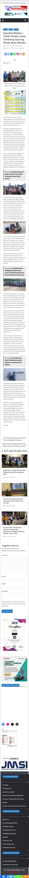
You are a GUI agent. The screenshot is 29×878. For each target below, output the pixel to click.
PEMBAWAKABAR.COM (9, 833)
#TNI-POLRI (11, 48)
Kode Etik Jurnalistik (8, 792)
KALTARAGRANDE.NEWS (10, 823)
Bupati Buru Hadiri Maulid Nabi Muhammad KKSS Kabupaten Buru (14, 472)
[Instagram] (17, 52)
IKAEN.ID (5, 837)
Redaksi (13, 46)
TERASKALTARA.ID (8, 826)
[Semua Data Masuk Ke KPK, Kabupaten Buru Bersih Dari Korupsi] (14, 484)
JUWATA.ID (6, 819)
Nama (4, 576)
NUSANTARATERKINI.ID (10, 861)
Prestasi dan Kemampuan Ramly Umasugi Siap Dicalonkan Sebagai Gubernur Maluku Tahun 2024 (14, 530)
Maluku (5, 29)
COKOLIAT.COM (7, 840)
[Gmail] (20, 52)
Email (4, 584)
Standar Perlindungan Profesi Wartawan (14, 806)
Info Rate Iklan (7, 788)
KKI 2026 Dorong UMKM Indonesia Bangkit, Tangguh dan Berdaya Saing (15, 3)
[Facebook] (5, 52)
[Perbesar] (25, 619)
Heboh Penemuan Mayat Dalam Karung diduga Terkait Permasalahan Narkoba (13, 445)
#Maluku (6, 48)
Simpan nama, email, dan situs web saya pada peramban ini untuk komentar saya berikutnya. (13, 604)
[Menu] (3, 20)
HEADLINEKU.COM (8, 844)
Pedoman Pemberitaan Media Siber (13, 795)
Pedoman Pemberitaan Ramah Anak (13, 799)
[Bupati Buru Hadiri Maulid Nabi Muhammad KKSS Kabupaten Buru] (14, 455)
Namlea (10, 29)
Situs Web (5, 591)
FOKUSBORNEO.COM (9, 830)
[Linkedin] (11, 52)
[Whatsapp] (14, 52)
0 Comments (19, 46)
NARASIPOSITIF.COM (9, 848)
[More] (23, 52)
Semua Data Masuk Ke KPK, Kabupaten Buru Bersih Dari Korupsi (13, 501)
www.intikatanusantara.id (10, 864)
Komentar (5, 555)
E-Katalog (5, 785)
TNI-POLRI (16, 29)
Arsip (3, 729)
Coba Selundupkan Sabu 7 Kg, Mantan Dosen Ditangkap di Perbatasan (15, 439)
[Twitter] (8, 52)
